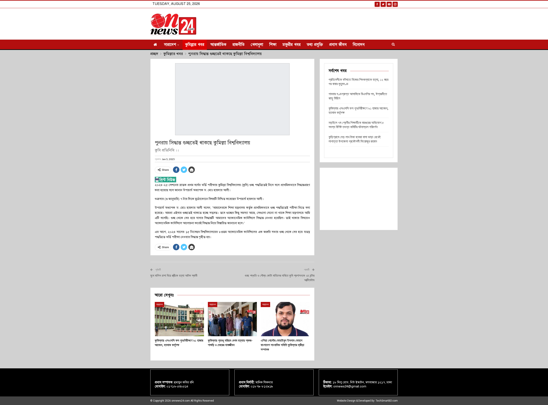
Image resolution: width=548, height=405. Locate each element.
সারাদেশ (170, 44)
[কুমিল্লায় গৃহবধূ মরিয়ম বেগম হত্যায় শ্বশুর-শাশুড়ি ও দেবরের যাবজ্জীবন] (232, 319)
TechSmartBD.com (387, 400)
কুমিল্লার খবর (194, 44)
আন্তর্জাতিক (218, 44)
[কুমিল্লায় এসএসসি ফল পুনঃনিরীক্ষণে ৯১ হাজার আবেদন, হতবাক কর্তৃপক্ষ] (179, 319)
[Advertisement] (358, 199)
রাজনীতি (238, 44)
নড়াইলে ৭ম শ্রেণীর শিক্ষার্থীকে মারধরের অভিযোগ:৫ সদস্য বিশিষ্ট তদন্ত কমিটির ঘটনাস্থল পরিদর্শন (356, 125)
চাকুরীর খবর (292, 44)
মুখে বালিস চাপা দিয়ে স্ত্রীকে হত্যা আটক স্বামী (173, 276)
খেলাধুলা (257, 44)
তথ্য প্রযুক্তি (315, 44)
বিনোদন (359, 44)
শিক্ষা (272, 44)
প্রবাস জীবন (338, 44)
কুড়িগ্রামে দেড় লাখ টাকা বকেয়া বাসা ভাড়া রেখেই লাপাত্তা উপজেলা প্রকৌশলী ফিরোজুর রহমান (355, 139)
